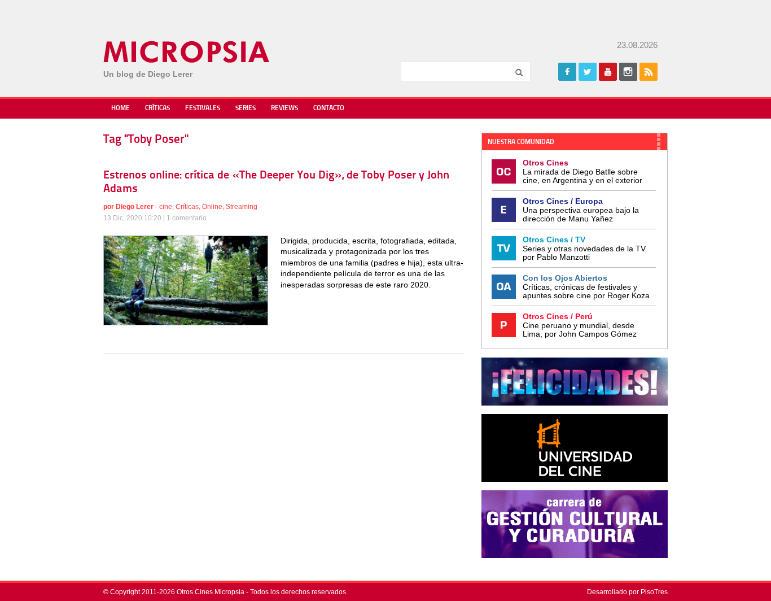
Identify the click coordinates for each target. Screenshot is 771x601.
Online (212, 207)
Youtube (608, 72)
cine (165, 207)
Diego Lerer (135, 207)
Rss (648, 72)
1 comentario (187, 218)
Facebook (567, 72)
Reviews (284, 108)
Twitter (588, 72)
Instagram (628, 72)
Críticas (157, 108)
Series (245, 108)
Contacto (328, 108)
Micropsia (187, 52)
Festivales (202, 108)
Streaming (241, 207)
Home (120, 108)
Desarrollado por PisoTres (627, 592)
